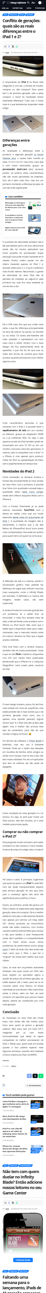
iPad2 (13, 1066)
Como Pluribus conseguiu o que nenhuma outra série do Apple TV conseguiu (16, 1104)
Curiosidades (25, 1166)
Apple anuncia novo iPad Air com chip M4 (15, 229)
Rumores (35, 1134)
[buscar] (28, 2)
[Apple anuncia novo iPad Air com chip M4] (34, 230)
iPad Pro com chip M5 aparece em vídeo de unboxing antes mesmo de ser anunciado (15, 1132)
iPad (22, 15)
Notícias (23, 1271)
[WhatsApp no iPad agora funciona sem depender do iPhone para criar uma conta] (34, 205)
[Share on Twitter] (13, 46)
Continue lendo (23, 1260)
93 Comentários (35, 1085)
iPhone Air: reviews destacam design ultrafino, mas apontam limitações (15, 1149)
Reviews (30, 15)
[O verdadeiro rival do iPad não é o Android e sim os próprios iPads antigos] (34, 218)
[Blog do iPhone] (17, 3)
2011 (5, 15)
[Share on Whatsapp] (17, 46)
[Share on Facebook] (9, 46)
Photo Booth (35, 740)
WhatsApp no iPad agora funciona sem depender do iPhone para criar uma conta (15, 206)
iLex (7, 52)
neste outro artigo (32, 491)
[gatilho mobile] (5, 3)
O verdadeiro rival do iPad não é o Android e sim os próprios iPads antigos (14, 218)
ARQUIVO (13, 15)
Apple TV (35, 1104)
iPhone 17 (36, 1149)
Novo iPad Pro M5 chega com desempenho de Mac (14, 1117)
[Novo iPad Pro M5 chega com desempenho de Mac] (37, 1119)
